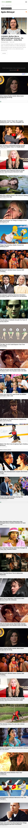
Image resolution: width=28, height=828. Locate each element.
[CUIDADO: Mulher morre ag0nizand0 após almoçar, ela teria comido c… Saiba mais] (14, 26)
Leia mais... (4, 53)
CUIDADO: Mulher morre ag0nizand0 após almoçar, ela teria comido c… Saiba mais (12, 38)
